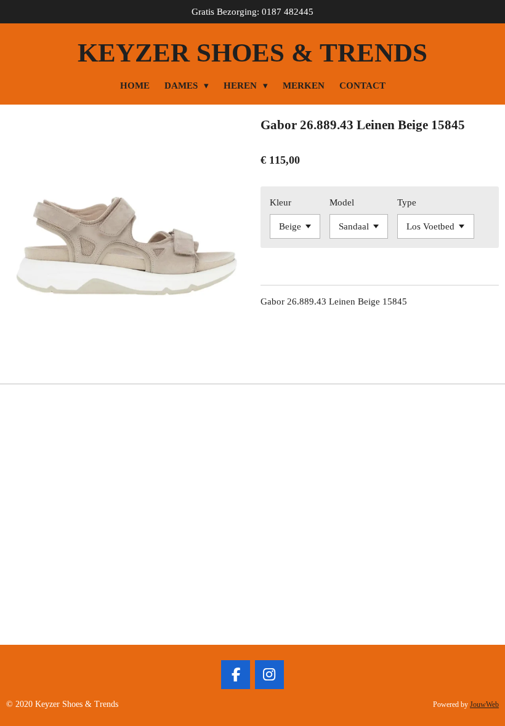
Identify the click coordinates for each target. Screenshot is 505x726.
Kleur (280, 202)
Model (341, 202)
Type (406, 202)
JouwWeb (484, 705)
